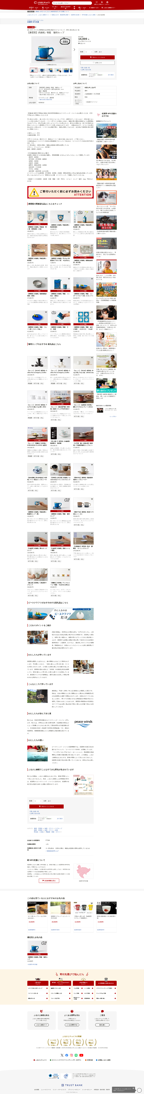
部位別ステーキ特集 (77, 998)
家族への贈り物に (100, 998)
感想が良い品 (31, 998)
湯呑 (56, 830)
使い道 (82, 8)
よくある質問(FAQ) (72, 1025)
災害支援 (90, 1060)
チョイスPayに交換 (101, 993)
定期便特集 (87, 998)
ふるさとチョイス (41, 1060)
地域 (45, 8)
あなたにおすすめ (65, 7)
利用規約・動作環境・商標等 (102, 1089)
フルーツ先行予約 (55, 998)
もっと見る (113, 416)
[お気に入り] (139, 1090)
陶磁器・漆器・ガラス (53, 832)
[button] (35, 27)
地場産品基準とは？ (53, 851)
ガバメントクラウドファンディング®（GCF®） (67, 1060)
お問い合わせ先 (86, 69)
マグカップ (58, 828)
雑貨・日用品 (38, 828)
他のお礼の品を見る (46, 99)
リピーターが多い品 (33, 993)
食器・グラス (49, 828)
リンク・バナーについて (59, 1089)
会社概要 (36, 1089)
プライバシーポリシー (74, 1089)
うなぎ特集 (76, 988)
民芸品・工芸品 (39, 832)
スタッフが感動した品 (56, 993)
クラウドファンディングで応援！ (104, 988)
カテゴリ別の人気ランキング (35, 988)
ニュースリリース (46, 1089)
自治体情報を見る (50, 880)
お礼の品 (33, 8)
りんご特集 (76, 993)
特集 (74, 7)
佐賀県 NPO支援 (32, 964)
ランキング (55, 7)
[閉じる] (133, 1088)
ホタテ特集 (87, 993)
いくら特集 (87, 988)
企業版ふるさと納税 (104, 1060)
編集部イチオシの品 (56, 988)
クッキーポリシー (87, 1089)
